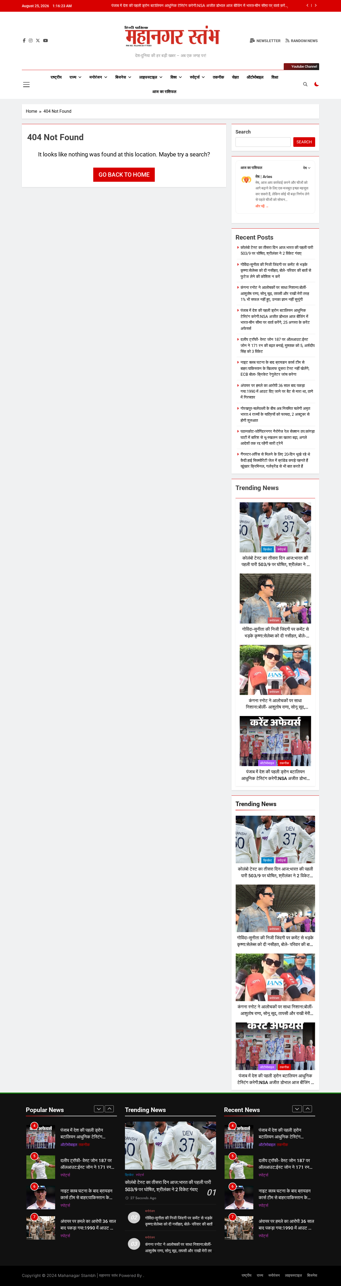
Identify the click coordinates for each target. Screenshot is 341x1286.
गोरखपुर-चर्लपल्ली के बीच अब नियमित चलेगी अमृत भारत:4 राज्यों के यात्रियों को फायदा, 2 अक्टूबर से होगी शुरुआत (275, 414)
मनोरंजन (96, 77)
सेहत (235, 77)
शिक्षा (274, 77)
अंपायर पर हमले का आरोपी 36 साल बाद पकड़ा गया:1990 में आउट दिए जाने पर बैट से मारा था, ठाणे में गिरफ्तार (277, 391)
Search (243, 132)
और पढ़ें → (262, 206)
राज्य (73, 77)
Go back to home (124, 174)
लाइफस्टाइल (148, 77)
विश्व (173, 77)
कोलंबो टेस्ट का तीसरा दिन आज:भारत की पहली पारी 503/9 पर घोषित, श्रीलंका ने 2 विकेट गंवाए (275, 565)
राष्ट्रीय (56, 77)
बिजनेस (120, 77)
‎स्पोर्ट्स (195, 77)
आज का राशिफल (164, 91)
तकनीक (218, 77)
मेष (305, 168)
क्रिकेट (267, 549)
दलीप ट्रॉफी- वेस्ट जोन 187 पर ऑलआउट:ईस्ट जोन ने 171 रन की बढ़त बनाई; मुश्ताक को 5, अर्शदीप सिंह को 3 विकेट (278, 345)
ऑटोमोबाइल (255, 77)
